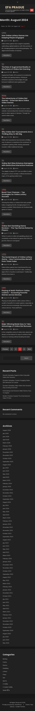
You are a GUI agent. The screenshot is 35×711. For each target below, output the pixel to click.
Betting (4, 95)
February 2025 (7, 483)
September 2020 (8, 630)
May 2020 (6, 643)
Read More (7, 55)
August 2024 (7, 502)
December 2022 (8, 565)
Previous (5, 349)
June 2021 (6, 602)
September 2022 (8, 574)
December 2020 (8, 621)
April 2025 (6, 477)
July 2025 (6, 468)
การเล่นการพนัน (7, 687)
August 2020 (7, 633)
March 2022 (6, 583)
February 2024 (7, 521)
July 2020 (6, 637)
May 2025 (6, 474)
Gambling (5, 668)
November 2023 (8, 530)
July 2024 (6, 505)
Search (26, 358)
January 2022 (7, 590)
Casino (4, 287)
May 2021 (6, 605)
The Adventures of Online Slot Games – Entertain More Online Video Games (15, 100)
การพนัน (5, 684)
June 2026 (6, 436)
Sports (5, 681)
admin (16, 40)
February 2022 (7, 586)
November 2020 (8, 624)
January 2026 (7, 449)
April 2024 (6, 515)
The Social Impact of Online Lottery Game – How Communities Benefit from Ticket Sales (17, 259)
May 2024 (6, 511)
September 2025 (8, 461)
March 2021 (6, 611)
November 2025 (8, 455)
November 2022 (8, 568)
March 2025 (6, 480)
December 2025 (8, 452)
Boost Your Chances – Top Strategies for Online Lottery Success (14, 194)
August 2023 (7, 540)
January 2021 (7, 618)
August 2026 (7, 430)
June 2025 (6, 471)
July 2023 (6, 543)
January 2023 (7, 561)
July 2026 (6, 433)
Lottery (4, 32)
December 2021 (8, 593)
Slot (3, 64)
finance (5, 665)
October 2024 (7, 496)
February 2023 (7, 558)
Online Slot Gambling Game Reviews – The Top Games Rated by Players (17, 228)
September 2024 (8, 499)
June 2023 (6, 546)
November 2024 (8, 493)
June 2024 (6, 508)
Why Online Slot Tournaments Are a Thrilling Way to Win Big (17, 133)
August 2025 (7, 465)
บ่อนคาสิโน (6, 690)
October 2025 (7, 458)
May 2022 (6, 580)
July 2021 (6, 599)
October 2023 (7, 533)
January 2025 (7, 486)
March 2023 (6, 555)
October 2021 (7, 596)
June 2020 (6, 640)
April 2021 (6, 608)
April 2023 (6, 552)
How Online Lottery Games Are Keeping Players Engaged (15, 36)
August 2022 (7, 577)
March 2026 (6, 443)
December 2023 (8, 527)
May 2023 (6, 549)
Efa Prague (14, 7)
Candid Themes (20, 706)
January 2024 (7, 524)
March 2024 (6, 518)
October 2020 (7, 627)
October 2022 (7, 571)
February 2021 (7, 615)
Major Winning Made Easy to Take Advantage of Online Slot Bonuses (16, 325)
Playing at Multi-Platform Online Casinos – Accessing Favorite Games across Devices (16, 292)
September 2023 (8, 536)
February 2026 (7, 446)
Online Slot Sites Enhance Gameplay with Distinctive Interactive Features (17, 164)
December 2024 (8, 490)
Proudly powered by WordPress (12, 704)
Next (29, 349)
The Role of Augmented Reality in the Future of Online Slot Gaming (16, 68)
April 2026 (6, 439)
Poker (4, 674)
